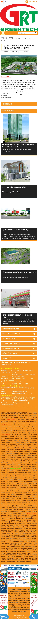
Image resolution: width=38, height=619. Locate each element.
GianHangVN (23, 618)
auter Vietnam (6, 429)
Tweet (15, 52)
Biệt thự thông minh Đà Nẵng (14, 187)
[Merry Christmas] (4, 583)
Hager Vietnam (32, 432)
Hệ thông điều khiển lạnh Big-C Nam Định (19, 272)
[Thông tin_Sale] (34, 605)
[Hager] (4, 569)
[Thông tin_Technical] (4, 605)
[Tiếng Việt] (2, 1)
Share (5, 52)
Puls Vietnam (23, 432)
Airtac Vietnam (22, 513)
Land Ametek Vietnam (18, 429)
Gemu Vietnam (10, 476)
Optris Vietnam (5, 430)
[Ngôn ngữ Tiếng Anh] (5, 1)
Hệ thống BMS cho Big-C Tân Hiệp (15, 230)
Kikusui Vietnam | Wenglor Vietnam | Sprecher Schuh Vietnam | (19, 412)
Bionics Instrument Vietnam (9, 432)
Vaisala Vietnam (31, 429)
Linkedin (25, 52)
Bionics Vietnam (31, 430)
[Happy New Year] (34, 583)
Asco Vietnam (18, 427)
